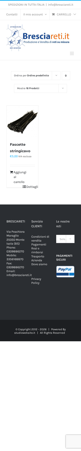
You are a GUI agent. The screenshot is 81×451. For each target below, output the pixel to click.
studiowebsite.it (24, 332)
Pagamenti (38, 244)
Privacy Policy (36, 281)
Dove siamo (39, 264)
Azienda (36, 260)
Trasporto (37, 256)
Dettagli (30, 187)
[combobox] (65, 239)
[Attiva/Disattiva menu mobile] (72, 53)
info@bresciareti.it (60, 5)
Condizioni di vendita (40, 238)
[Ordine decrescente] (66, 75)
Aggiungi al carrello (18, 177)
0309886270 (15, 251)
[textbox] (65, 239)
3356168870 (14, 259)
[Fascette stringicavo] (22, 121)
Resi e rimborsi (37, 250)
